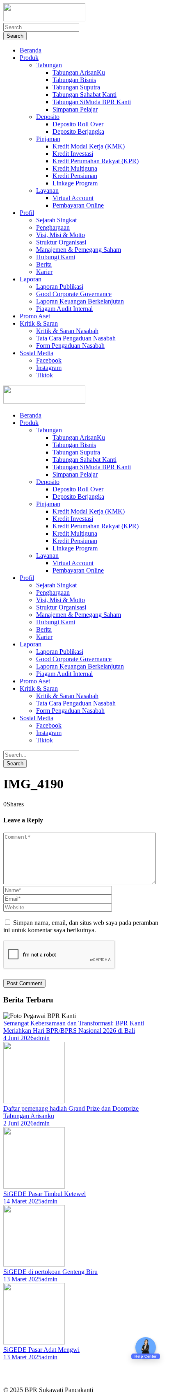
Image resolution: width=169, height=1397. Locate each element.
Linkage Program (75, 183)
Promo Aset (35, 316)
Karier (44, 271)
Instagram (49, 367)
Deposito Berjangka (78, 131)
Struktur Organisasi (61, 242)
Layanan (47, 190)
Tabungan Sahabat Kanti (84, 94)
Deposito (47, 116)
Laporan (30, 279)
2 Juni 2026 (18, 1123)
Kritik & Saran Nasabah (67, 330)
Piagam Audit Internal (64, 308)
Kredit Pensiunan (75, 175)
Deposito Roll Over (78, 124)
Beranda (30, 50)
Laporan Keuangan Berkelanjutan (80, 301)
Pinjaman (48, 138)
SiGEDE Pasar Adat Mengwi (41, 1349)
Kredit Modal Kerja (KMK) (89, 146)
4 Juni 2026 (18, 1037)
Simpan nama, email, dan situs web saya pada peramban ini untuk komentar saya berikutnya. (80, 926)
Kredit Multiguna (75, 168)
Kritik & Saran (39, 323)
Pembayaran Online (78, 205)
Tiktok (44, 375)
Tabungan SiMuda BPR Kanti (92, 101)
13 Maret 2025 (22, 1279)
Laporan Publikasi (59, 286)
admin (42, 1037)
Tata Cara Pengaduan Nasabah (76, 338)
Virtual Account (73, 197)
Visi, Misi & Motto (60, 234)
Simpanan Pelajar (75, 109)
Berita (44, 264)
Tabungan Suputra (76, 87)
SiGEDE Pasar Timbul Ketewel (44, 1193)
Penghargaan (53, 227)
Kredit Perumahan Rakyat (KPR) (96, 161)
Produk (29, 57)
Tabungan (49, 65)
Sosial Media (36, 352)
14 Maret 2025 (22, 1201)
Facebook (49, 360)
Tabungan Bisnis (74, 79)
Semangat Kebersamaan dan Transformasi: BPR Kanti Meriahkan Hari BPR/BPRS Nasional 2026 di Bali (73, 1027)
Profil (27, 212)
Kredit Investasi (73, 153)
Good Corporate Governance (74, 293)
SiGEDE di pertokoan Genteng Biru (50, 1271)
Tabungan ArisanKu (79, 72)
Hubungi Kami (55, 256)
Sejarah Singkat (56, 220)
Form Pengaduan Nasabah (70, 345)
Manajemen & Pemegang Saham (78, 249)
